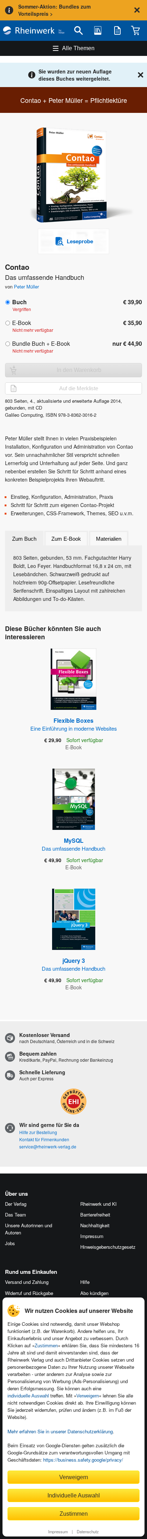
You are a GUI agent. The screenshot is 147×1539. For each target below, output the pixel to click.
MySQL (73, 844)
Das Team (15, 1214)
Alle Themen (78, 48)
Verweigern (87, 1396)
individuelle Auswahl (28, 1396)
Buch (19, 302)
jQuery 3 (73, 964)
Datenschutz (88, 1531)
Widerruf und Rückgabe (29, 1293)
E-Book (21, 323)
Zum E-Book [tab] (66, 539)
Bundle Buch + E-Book (41, 343)
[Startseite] (34, 30)
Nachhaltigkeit (95, 1225)
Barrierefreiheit (95, 1214)
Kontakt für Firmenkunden (44, 1139)
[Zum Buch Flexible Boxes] (73, 679)
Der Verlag (15, 1203)
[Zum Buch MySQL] (73, 799)
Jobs (10, 1243)
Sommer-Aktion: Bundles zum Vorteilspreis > (54, 10)
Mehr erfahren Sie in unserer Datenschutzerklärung (60, 1431)
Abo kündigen (94, 1293)
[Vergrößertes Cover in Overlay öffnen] (76, 175)
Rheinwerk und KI (98, 1203)
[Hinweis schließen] (137, 10)
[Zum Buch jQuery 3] (73, 919)
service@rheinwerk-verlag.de (47, 1146)
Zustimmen (46, 1345)
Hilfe (85, 1281)
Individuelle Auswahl (73, 1495)
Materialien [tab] (108, 539)
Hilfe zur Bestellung (38, 1132)
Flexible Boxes (73, 724)
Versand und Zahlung (27, 1281)
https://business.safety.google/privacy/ (83, 1459)
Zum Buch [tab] (24, 539)
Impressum (58, 1531)
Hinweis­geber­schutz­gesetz (108, 1246)
